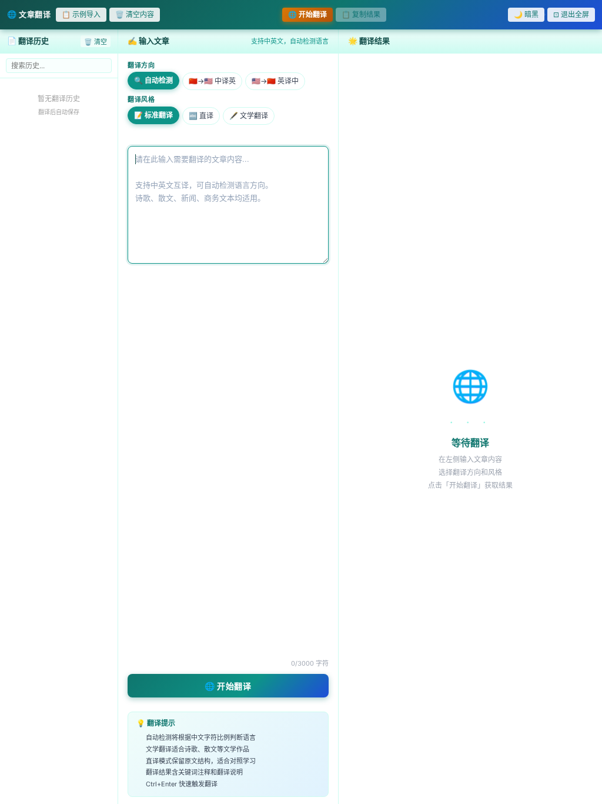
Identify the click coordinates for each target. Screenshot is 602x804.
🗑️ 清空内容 (134, 14)
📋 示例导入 (81, 14)
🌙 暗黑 (526, 14)
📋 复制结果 (361, 14)
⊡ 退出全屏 (571, 14)
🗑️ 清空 (95, 42)
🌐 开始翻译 (307, 14)
